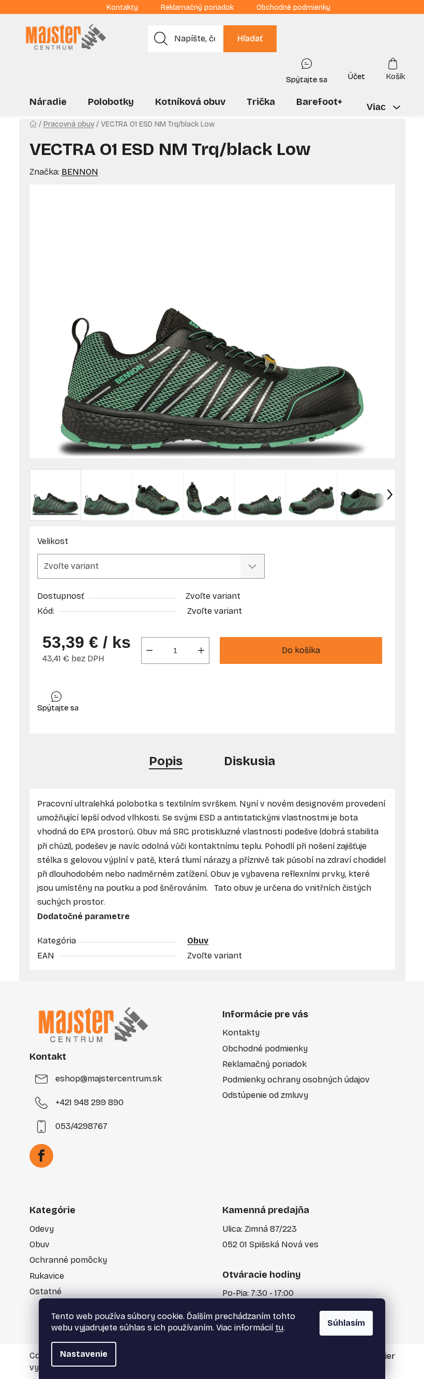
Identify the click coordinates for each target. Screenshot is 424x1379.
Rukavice (46, 1276)
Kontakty (122, 7)
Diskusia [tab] (249, 761)
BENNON (80, 172)
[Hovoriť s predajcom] (306, 69)
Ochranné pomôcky (68, 1260)
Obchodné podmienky (293, 7)
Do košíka (301, 650)
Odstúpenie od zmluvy (265, 1095)
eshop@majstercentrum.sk (108, 1078)
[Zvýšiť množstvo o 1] (201, 650)
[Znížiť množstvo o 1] (149, 650)
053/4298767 (81, 1126)
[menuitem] (48, 101)
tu (279, 1327)
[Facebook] (41, 1156)
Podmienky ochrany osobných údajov (296, 1079)
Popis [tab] (166, 761)
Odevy (41, 1229)
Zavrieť (111, 699)
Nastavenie (84, 1354)
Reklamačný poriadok (197, 7)
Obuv (197, 941)
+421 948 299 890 (89, 1102)
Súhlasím (346, 1323)
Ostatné (45, 1291)
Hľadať (250, 38)
